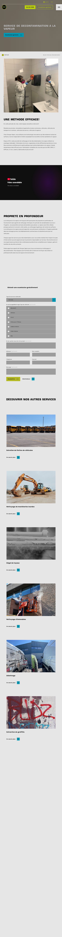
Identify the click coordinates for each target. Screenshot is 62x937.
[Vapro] (4, 7)
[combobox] (31, 300)
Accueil (44, 54)
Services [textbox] (11, 300)
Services (49, 54)
